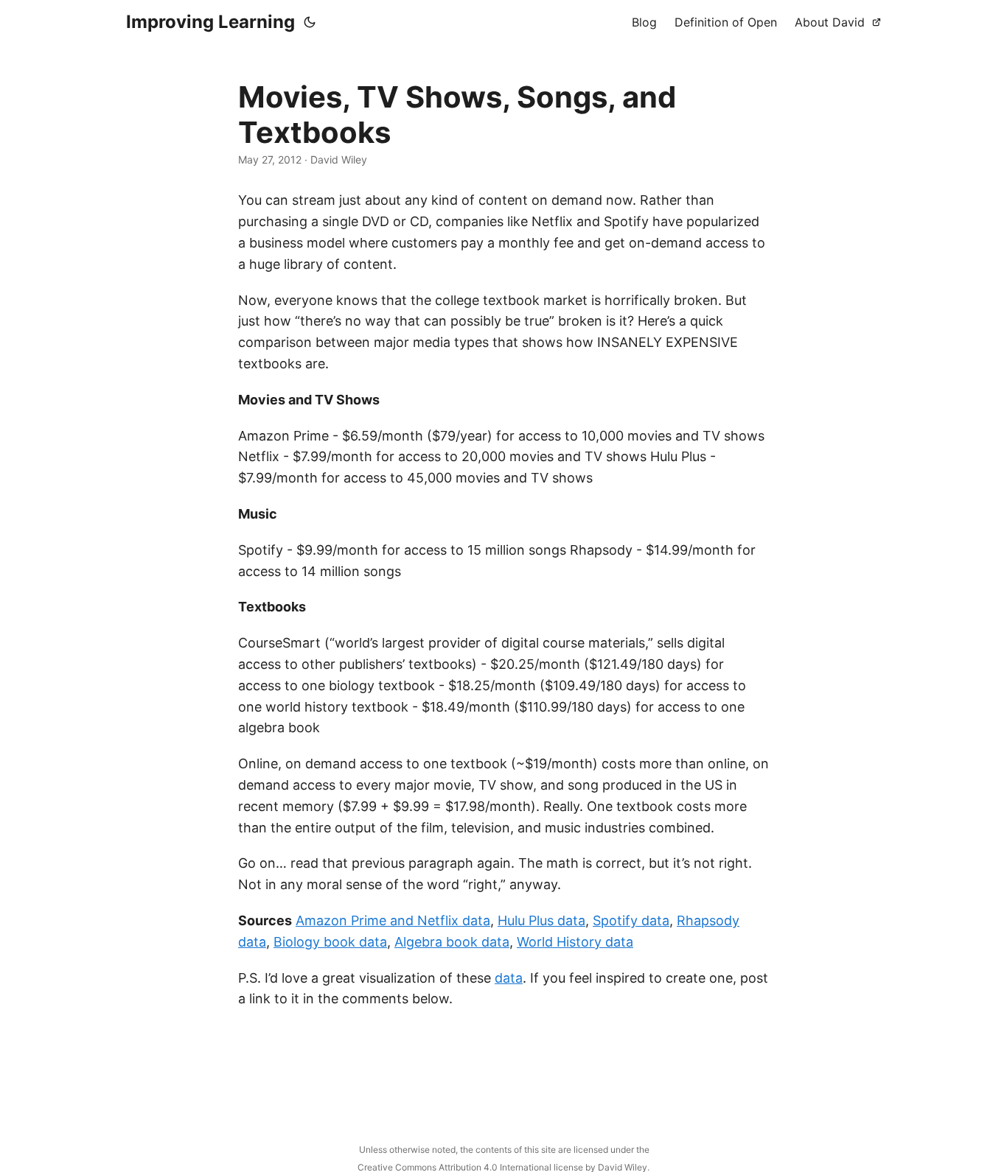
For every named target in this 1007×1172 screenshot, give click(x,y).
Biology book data (330, 942)
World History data (575, 942)
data (509, 978)
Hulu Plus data (541, 920)
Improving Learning (210, 21)
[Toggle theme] (309, 22)
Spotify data (631, 920)
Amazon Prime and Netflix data (393, 920)
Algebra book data (451, 942)
